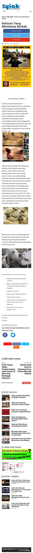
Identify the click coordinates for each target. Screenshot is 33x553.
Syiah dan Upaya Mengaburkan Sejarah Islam (20, 496)
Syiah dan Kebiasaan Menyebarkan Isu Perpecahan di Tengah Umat (21, 489)
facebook (26, 383)
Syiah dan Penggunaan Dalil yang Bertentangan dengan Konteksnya (20, 505)
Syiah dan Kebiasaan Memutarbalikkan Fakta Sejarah (19, 418)
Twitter (26, 344)
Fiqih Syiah (7, 43)
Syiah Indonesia (8, 549)
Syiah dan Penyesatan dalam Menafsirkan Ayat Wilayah (21, 439)
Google (9, 344)
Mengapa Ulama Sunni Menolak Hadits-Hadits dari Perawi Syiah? (20, 433)
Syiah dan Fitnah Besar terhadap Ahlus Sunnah (19, 425)
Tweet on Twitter (17, 35)
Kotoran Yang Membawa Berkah (14, 24)
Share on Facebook (16, 31)
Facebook (17, 344)
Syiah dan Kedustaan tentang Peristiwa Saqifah (20, 403)
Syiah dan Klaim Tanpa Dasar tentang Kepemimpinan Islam (20, 481)
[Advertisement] (16, 527)
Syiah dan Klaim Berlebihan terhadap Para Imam (20, 396)
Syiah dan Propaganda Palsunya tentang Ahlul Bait (20, 410)
